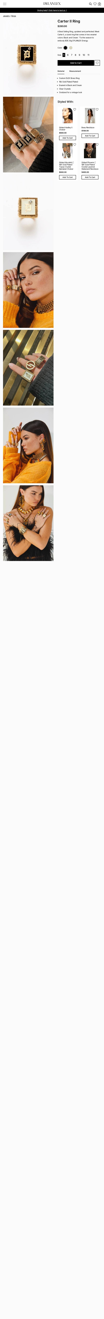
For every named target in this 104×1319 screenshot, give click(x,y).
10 (84, 55)
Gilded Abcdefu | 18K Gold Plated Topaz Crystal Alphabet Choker (66, 165)
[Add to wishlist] (97, 63)
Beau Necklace (88, 127)
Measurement (75, 71)
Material (61, 71)
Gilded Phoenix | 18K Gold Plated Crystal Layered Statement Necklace (90, 165)
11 (88, 55)
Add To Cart (68, 138)
